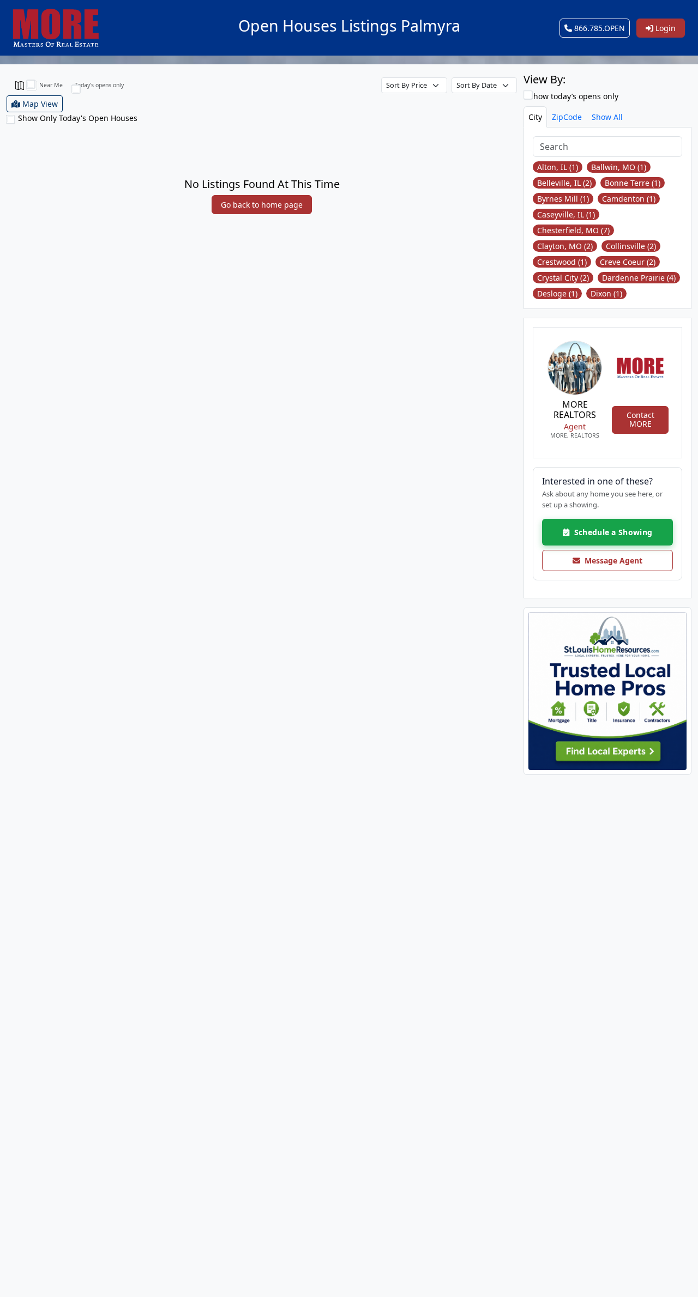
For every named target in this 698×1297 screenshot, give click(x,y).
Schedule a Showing (610, 532)
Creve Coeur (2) (627, 262)
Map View (39, 104)
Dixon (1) (606, 293)
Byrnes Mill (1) (563, 198)
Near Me (51, 85)
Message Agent (611, 560)
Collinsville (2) (631, 246)
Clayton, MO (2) (565, 246)
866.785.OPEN (598, 28)
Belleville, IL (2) (564, 183)
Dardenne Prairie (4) (639, 277)
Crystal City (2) (563, 277)
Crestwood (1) (562, 262)
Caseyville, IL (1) (566, 214)
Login (664, 28)
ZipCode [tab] (567, 117)
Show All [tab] (607, 117)
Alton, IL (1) (557, 167)
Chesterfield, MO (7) (573, 230)
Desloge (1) (557, 293)
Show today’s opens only (572, 96)
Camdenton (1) (628, 198)
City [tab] (535, 117)
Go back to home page (262, 204)
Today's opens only (99, 85)
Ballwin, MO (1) (618, 167)
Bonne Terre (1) (632, 183)
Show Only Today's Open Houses (77, 118)
